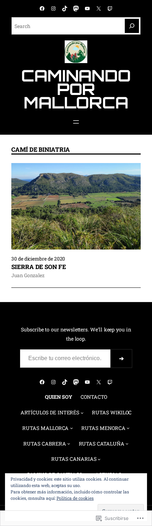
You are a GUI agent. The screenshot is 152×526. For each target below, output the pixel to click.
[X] (98, 8)
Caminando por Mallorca (76, 89)
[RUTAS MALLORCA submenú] (71, 428)
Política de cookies (75, 498)
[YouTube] (87, 8)
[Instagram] (53, 8)
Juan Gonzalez (28, 275)
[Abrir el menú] (76, 122)
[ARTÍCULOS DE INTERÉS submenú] (82, 412)
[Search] (132, 26)
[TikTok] (65, 8)
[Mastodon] (76, 8)
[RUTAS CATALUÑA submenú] (127, 443)
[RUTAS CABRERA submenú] (68, 443)
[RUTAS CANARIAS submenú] (99, 459)
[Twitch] (110, 8)
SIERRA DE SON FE (38, 266)
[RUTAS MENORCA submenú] (128, 428)
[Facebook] (42, 8)
